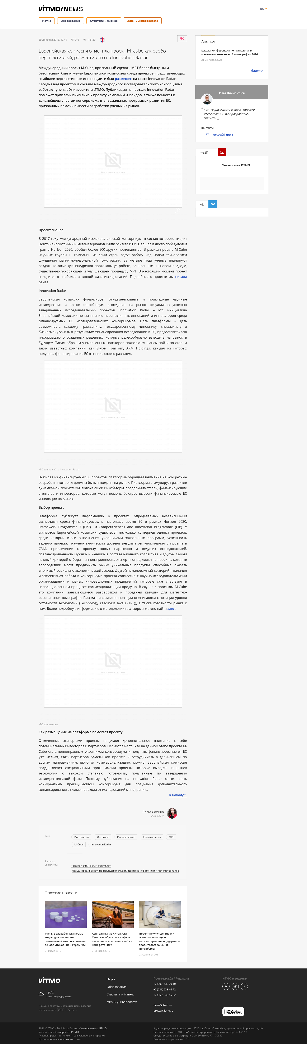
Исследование (126, 837)
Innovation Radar (101, 844)
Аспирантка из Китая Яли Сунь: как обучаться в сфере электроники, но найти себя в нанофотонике (112, 939)
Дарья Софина (153, 812)
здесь (171, 608)
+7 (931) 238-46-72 (165, 989)
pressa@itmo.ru (163, 1010)
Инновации (81, 837)
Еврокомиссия (152, 837)
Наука (46, 20)
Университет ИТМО (236, 165)
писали (181, 276)
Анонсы (208, 41)
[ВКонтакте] (182, 38)
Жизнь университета (142, 20)
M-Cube (79, 844)
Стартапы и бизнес (104, 20)
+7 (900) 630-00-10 (165, 984)
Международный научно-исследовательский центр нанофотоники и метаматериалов (125, 870)
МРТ (171, 837)
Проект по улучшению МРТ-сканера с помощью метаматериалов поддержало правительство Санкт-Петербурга (159, 941)
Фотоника (103, 837)
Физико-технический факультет (91, 865)
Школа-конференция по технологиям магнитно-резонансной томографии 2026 (229, 52)
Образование (70, 20)
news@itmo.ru (224, 134)
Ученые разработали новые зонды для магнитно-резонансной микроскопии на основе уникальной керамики (65, 939)
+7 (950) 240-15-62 (165, 995)
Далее (256, 70)
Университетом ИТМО (93, 1028)
